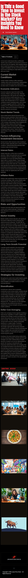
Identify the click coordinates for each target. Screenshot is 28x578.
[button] (14, 568)
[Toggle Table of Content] (14, 57)
